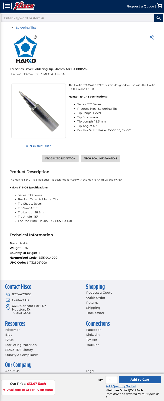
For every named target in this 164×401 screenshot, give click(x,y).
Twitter (91, 339)
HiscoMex (12, 329)
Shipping (93, 307)
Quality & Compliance (22, 355)
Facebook (93, 329)
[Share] (152, 38)
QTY (100, 380)
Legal (90, 371)
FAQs (9, 339)
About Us (12, 371)
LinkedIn (93, 334)
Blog (8, 334)
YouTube (93, 345)
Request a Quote (99, 292)
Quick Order (95, 297)
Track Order (95, 313)
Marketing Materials (21, 345)
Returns (92, 302)
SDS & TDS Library (19, 349)
